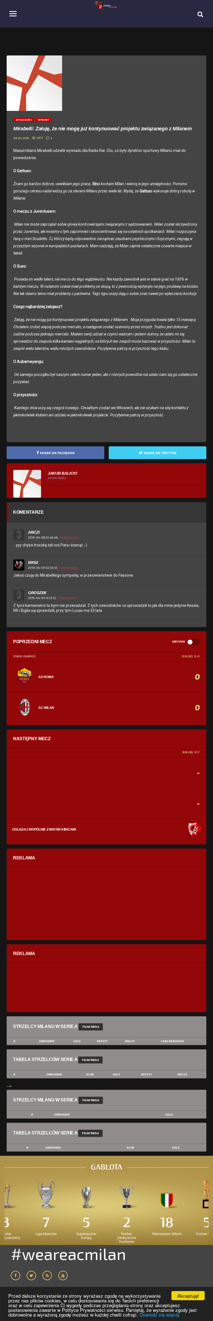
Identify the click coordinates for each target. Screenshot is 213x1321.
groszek (37, 592)
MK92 (33, 562)
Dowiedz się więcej (159, 1314)
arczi (34, 532)
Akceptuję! (188, 1295)
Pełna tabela (90, 1026)
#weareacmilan (68, 1253)
